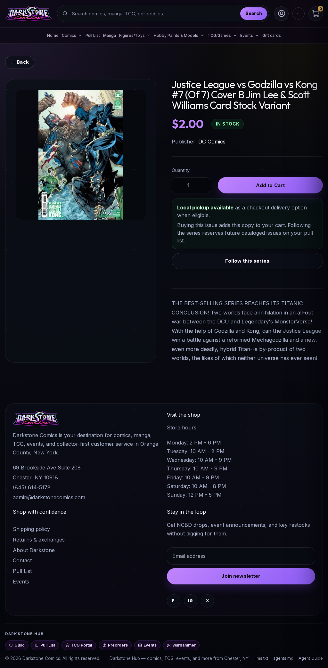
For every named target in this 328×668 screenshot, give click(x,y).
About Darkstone (34, 550)
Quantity (181, 170)
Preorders (118, 645)
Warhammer (184, 645)
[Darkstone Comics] (28, 13)
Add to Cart (270, 185)
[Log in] (281, 13)
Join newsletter (240, 576)
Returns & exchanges (39, 539)
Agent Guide (311, 658)
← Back (20, 62)
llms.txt (261, 658)
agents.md (283, 658)
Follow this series (247, 261)
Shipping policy (31, 529)
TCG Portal (81, 645)
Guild (19, 645)
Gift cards (271, 35)
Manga (109, 35)
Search (253, 13)
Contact (22, 560)
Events (21, 581)
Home (53, 35)
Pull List (93, 35)
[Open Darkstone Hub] (298, 13)
